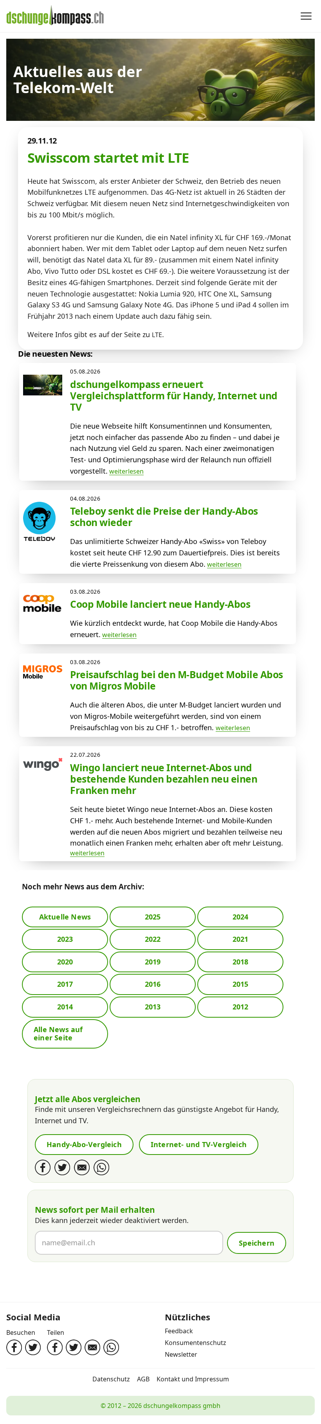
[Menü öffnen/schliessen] (306, 16)
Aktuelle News (65, 916)
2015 (241, 984)
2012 (241, 1006)
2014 (65, 1006)
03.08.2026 (85, 591)
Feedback (179, 1331)
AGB (143, 1379)
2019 (153, 961)
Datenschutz (111, 1379)
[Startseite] (55, 16)
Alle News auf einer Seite (58, 1034)
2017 (65, 984)
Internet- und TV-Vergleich (199, 1144)
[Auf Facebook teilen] (55, 1347)
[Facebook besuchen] (14, 1347)
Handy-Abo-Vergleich (84, 1144)
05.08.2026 (85, 371)
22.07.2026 (85, 754)
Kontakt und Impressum (193, 1379)
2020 (65, 961)
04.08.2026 (85, 498)
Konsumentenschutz (195, 1342)
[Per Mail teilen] (92, 1347)
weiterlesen (126, 471)
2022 (153, 939)
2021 (241, 939)
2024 (241, 916)
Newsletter (181, 1354)
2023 (65, 939)
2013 (153, 1006)
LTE (157, 334)
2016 (153, 984)
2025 (153, 916)
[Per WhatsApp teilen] (111, 1347)
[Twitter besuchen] (33, 1347)
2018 (241, 961)
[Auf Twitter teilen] (73, 1347)
